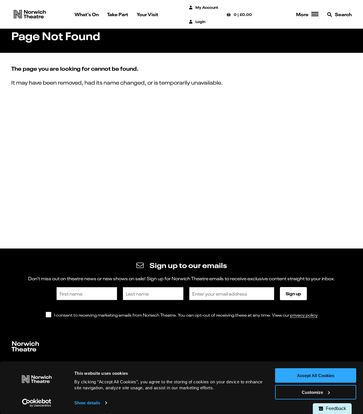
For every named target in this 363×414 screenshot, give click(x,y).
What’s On (87, 14)
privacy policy (304, 314)
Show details (87, 402)
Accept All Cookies (315, 375)
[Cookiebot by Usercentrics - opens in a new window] (37, 403)
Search (343, 14)
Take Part (117, 14)
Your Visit (147, 14)
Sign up (293, 293)
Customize (312, 392)
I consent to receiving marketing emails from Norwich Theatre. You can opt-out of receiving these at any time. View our (186, 314)
